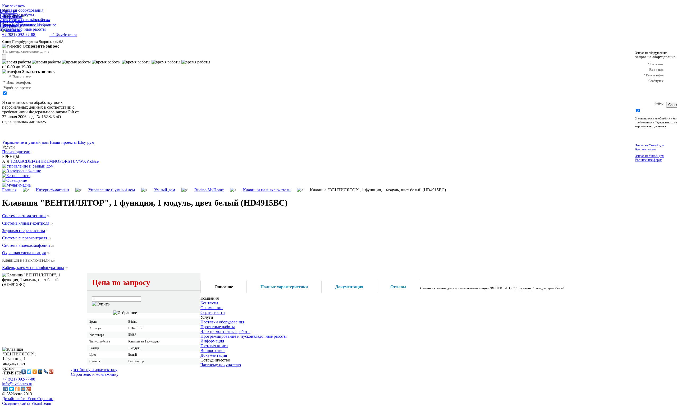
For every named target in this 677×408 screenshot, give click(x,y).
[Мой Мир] (40, 371)
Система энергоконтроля (24, 238)
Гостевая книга (214, 346)
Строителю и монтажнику (94, 374)
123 (14, 161)
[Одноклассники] (35, 371)
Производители (16, 152)
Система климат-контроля (25, 223)
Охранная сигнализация (24, 253)
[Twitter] (29, 371)
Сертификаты (212, 312)
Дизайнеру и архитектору (94, 369)
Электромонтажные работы (225, 331)
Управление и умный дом (25, 142)
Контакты (209, 303)
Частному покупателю (220, 365)
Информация (212, 341)
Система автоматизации (24, 216)
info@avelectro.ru (63, 35)
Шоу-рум (86, 142)
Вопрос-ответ (212, 350)
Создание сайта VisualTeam (26, 403)
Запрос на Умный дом (649, 147)
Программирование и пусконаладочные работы (243, 336)
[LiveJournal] (46, 371)
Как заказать (13, 6)
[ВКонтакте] (23, 371)
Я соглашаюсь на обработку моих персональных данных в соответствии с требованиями (38, 107)
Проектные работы (217, 326)
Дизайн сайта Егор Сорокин (27, 398)
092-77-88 (19, 34)
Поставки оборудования (222, 322)
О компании (211, 307)
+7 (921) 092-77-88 (18, 379)
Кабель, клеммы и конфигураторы (33, 267)
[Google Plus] (51, 371)
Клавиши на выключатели (26, 260)
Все (95, 161)
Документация (213, 355)
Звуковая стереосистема (23, 230)
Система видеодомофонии (26, 245)
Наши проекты (63, 142)
